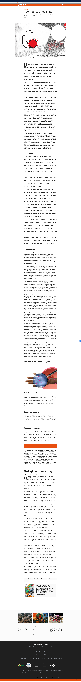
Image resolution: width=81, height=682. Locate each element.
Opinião (46, 677)
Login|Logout (72, 677)
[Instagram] (42, 652)
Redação (28, 16)
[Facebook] (36, 652)
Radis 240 (54, 578)
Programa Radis (61, 677)
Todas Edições (17, 677)
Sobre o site (38, 658)
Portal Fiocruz (49, 658)
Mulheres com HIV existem (55, 625)
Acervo (50, 677)
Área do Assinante (10, 677)
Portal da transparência (58, 658)
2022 (25, 578)
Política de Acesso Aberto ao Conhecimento (39, 670)
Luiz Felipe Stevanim (44, 578)
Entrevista (35, 677)
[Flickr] (39, 652)
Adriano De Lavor (30, 578)
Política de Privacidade (23, 658)
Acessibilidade (31, 658)
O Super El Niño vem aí (23, 625)
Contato (55, 677)
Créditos (43, 658)
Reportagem (26, 9)
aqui (55, 120)
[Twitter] (44, 652)
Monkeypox (50, 578)
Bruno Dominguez (36, 578)
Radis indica (40, 677)
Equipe (67, 677)
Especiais (23, 677)
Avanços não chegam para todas (39, 626)
